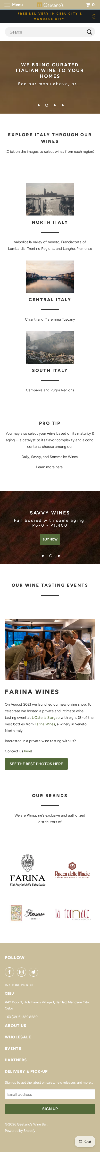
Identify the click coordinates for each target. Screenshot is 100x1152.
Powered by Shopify (20, 1131)
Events (13, 1048)
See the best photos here (36, 764)
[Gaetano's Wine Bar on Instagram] (22, 972)
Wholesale (18, 1037)
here (27, 751)
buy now (50, 539)
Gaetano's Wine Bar (32, 1124)
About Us (15, 1025)
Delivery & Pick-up (26, 1071)
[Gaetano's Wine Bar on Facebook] (10, 972)
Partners (16, 1060)
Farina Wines (45, 724)
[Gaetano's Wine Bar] (50, 4)
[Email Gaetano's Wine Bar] (34, 972)
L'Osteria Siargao (46, 717)
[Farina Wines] (50, 649)
